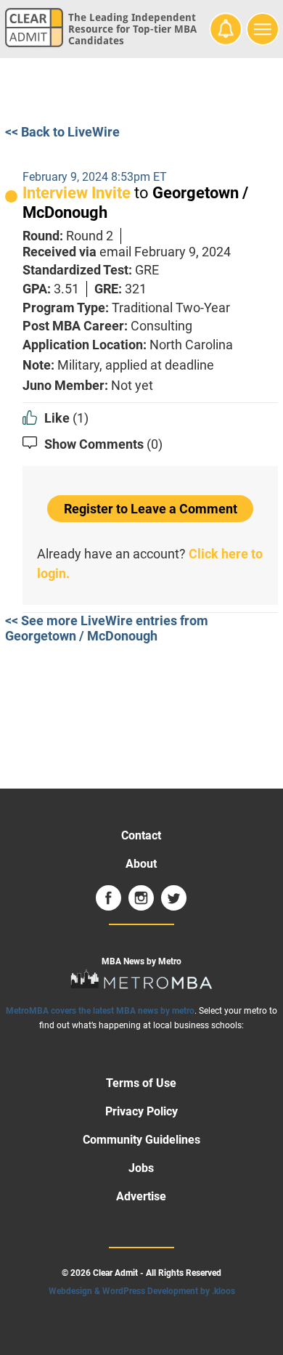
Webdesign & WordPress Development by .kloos (142, 1291)
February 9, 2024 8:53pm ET (94, 177)
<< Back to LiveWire (62, 131)
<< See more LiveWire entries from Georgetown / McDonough (106, 628)
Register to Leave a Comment (150, 508)
